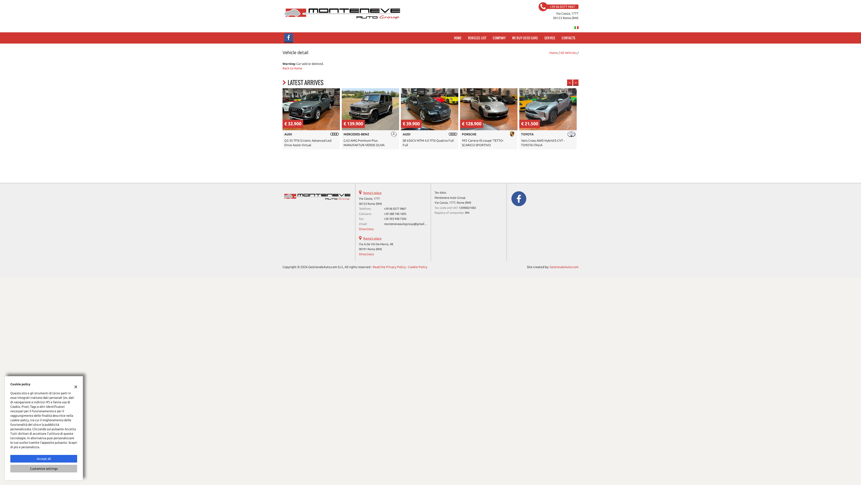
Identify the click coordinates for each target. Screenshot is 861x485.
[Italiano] (576, 27)
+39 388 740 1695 (395, 214)
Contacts (568, 37)
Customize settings (44, 468)
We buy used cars (525, 37)
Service (549, 37)
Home (457, 37)
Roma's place (372, 193)
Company (499, 37)
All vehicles (568, 53)
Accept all (44, 459)
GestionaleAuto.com (564, 267)
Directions (366, 229)
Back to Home (292, 68)
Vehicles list (477, 37)
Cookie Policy (417, 267)
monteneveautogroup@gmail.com (407, 224)
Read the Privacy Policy (389, 267)
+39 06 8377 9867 (395, 208)
